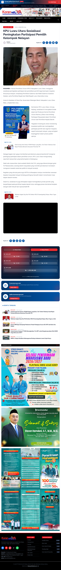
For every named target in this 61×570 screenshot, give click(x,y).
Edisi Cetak (45, 6)
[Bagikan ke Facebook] (43, 42)
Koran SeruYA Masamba (47, 552)
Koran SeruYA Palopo (46, 546)
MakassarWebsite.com (32, 566)
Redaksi (51, 6)
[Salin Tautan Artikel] (56, 42)
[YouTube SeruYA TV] (6, 547)
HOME (3, 18)
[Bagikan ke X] (47, 42)
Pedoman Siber (56, 6)
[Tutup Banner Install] (59, 2)
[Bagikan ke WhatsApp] (50, 42)
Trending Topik (45, 549)
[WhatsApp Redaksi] (17, 547)
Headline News (8, 27)
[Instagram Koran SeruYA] (10, 547)
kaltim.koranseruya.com (16, 294)
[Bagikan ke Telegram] (53, 42)
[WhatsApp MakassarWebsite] (38, 566)
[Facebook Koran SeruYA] (2, 547)
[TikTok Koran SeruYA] (13, 547)
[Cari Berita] (58, 19)
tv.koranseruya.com (15, 283)
